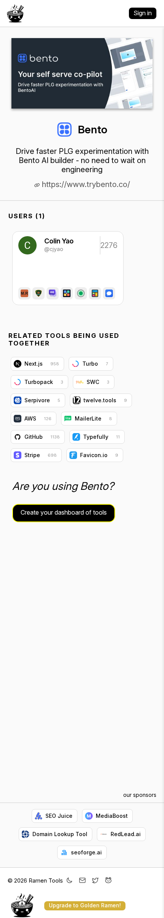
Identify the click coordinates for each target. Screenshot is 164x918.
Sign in (142, 13)
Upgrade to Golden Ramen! (85, 905)
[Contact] (82, 881)
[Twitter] (95, 881)
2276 (108, 245)
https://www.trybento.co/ (85, 184)
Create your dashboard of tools (64, 512)
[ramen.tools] (15, 13)
